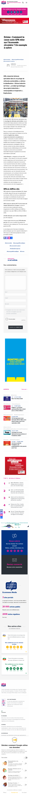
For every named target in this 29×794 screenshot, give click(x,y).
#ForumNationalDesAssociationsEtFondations (16, 429)
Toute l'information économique (14, 2)
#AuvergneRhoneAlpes (18, 59)
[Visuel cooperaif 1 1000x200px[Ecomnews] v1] (14, 21)
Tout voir (23, 389)
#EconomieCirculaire (9, 61)
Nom (6, 292)
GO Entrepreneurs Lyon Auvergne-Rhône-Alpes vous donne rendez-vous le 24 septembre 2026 (19, 420)
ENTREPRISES (4, 733)
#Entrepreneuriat (8, 414)
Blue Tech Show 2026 (17, 398)
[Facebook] (1, 510)
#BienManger (7, 404)
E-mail (6, 298)
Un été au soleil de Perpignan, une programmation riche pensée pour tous (19, 445)
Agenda (3, 724)
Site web (7, 303)
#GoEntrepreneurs (19, 414)
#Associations (7, 427)
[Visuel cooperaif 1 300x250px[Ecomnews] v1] (15, 466)
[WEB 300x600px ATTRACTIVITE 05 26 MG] (15, 360)
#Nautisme (14, 395)
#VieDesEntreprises (15, 248)
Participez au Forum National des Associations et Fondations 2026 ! (19, 434)
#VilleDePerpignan (15, 439)
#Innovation (7, 395)
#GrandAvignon (16, 404)
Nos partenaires (11, 699)
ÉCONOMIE (4, 715)
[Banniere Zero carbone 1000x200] (14, 525)
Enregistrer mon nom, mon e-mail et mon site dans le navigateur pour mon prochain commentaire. (15, 311)
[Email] (1, 515)
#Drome (22, 251)
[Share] (1, 517)
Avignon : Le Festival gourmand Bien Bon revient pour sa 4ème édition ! (19, 409)
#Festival (6, 439)
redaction (13, 64)
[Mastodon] (1, 513)
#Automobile (7, 59)
